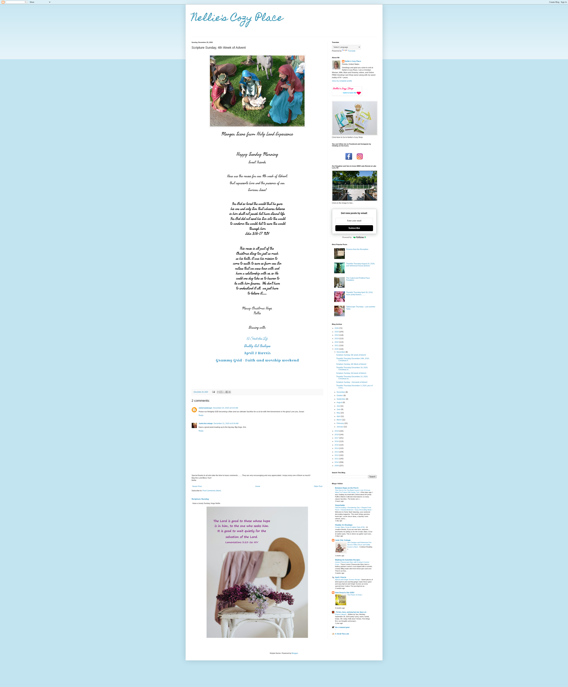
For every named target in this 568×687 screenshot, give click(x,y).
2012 (337, 455)
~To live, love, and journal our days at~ (351, 612)
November (341, 392)
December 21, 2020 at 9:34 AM (226, 423)
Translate (351, 51)
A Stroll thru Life (257, 339)
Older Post (318, 486)
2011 (337, 459)
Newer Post (197, 486)
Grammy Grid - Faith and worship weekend (257, 360)
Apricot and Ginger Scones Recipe (347, 579)
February (340, 423)
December (341, 352)
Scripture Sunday (200, 499)
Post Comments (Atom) (211, 491)
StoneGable (340, 505)
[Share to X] (223, 391)
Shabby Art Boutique (257, 346)
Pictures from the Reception (357, 249)
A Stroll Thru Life (342, 634)
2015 (337, 445)
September (341, 399)
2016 (337, 441)
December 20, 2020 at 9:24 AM (225, 408)
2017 (337, 438)
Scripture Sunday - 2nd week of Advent (351, 382)
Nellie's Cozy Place (237, 18)
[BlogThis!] (221, 391)
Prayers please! (341, 614)
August (340, 402)
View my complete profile (342, 81)
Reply (201, 415)
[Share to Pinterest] (229, 391)
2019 (337, 431)
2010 (337, 462)
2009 (337, 466)
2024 (337, 335)
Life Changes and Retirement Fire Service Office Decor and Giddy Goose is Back (359, 545)
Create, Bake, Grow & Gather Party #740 (350, 527)
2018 (337, 435)
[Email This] (218, 391)
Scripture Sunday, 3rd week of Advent (351, 373)
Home (257, 486)
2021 (337, 345)
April (339, 416)
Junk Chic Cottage (343, 540)
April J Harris (257, 352)
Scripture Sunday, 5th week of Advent (351, 355)
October (340, 395)
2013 (337, 452)
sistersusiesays (205, 408)
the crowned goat (342, 627)
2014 (337, 448)
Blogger (295, 653)
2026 (337, 328)
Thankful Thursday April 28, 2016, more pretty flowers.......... (359, 293)
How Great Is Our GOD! (344, 593)
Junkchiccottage (206, 423)
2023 (337, 339)
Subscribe (354, 228)
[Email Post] (213, 392)
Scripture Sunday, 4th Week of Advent (351, 364)
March (339, 420)
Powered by (347, 237)
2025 (337, 332)
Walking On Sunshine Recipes (347, 560)
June (339, 409)
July (338, 406)
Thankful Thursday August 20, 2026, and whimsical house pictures (360, 265)
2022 (337, 342)
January (340, 427)
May (339, 413)
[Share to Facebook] (226, 391)
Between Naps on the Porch (346, 488)
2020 (337, 349)
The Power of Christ (354, 595)
